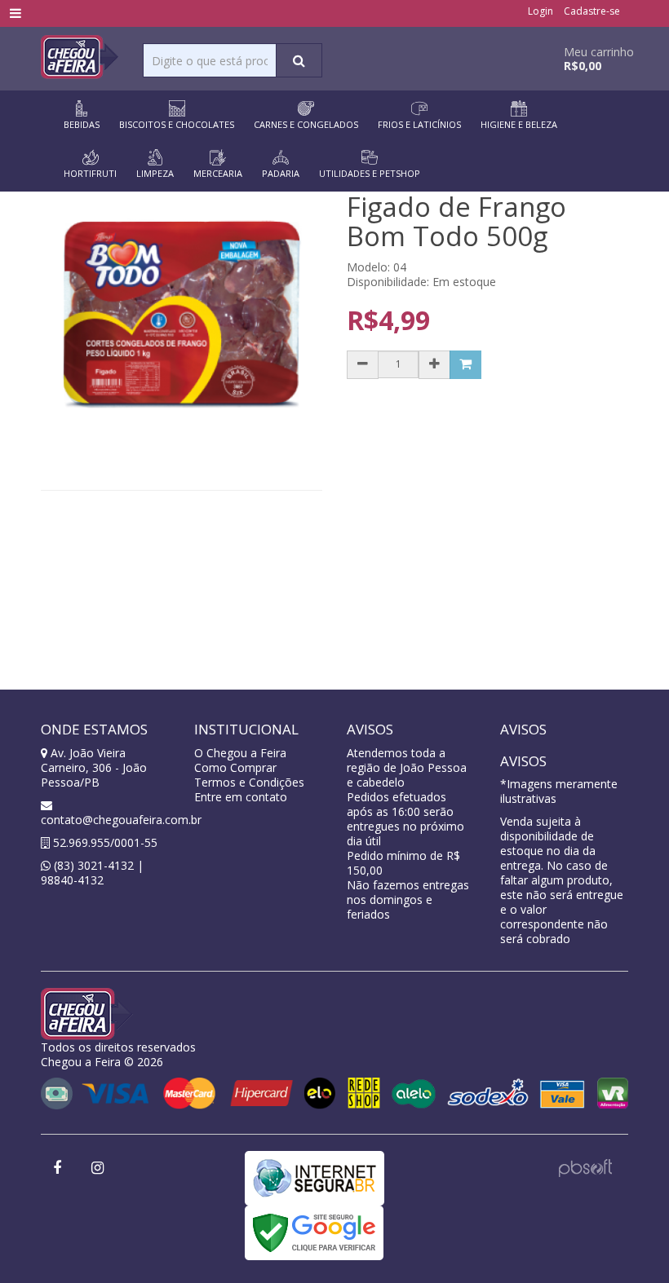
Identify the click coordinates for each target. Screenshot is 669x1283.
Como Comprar (235, 767)
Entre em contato (240, 797)
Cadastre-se (592, 11)
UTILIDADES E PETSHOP (369, 173)
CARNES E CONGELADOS (306, 124)
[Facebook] (57, 1168)
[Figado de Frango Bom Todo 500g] (181, 316)
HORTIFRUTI (90, 173)
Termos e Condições (249, 782)
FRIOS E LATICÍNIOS (419, 124)
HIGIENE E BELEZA (519, 124)
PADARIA (280, 173)
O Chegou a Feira (240, 753)
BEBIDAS (82, 124)
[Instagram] (97, 1168)
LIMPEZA (155, 173)
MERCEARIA (217, 173)
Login (540, 11)
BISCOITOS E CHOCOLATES (176, 124)
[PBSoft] (585, 1167)
